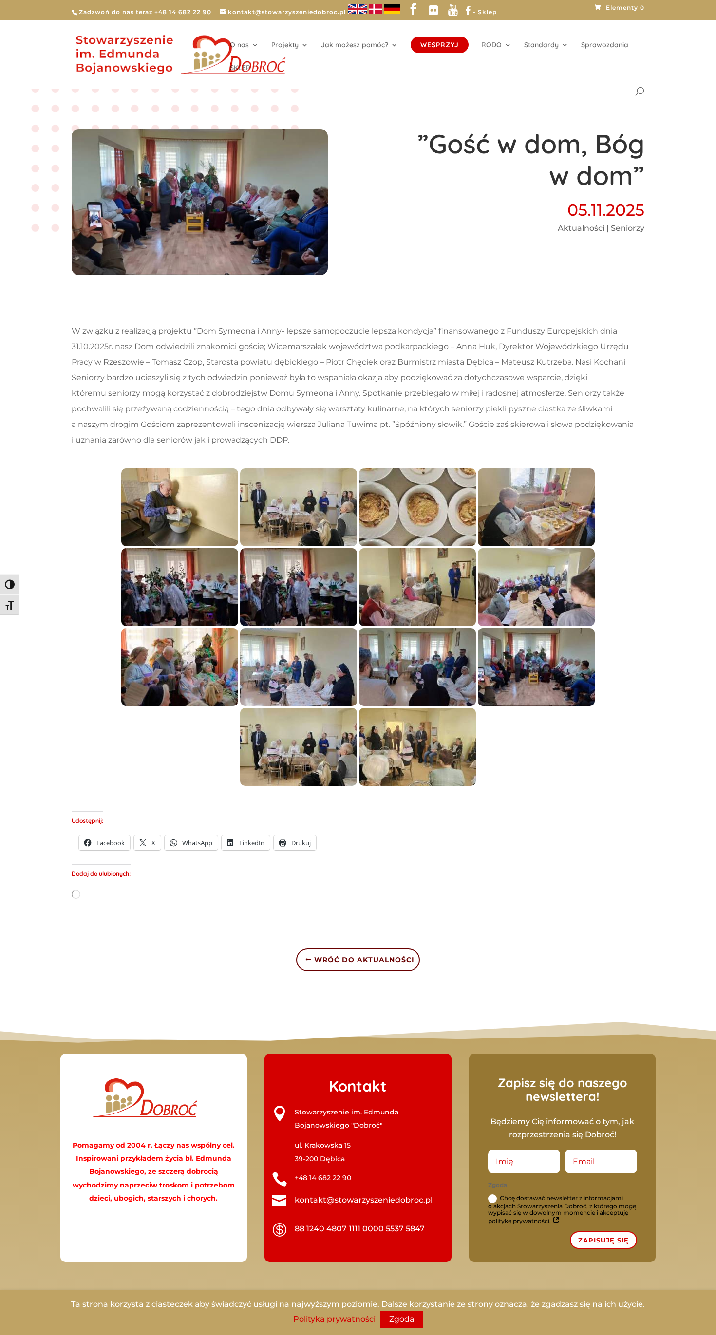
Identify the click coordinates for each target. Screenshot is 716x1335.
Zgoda (401, 1319)
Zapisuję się (603, 1240)
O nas (239, 45)
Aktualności (581, 228)
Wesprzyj (439, 44)
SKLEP (240, 68)
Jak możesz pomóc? (354, 45)
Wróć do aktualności (364, 959)
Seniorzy (627, 228)
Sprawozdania (604, 45)
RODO (491, 45)
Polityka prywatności (334, 1319)
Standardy (541, 45)
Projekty (285, 45)
